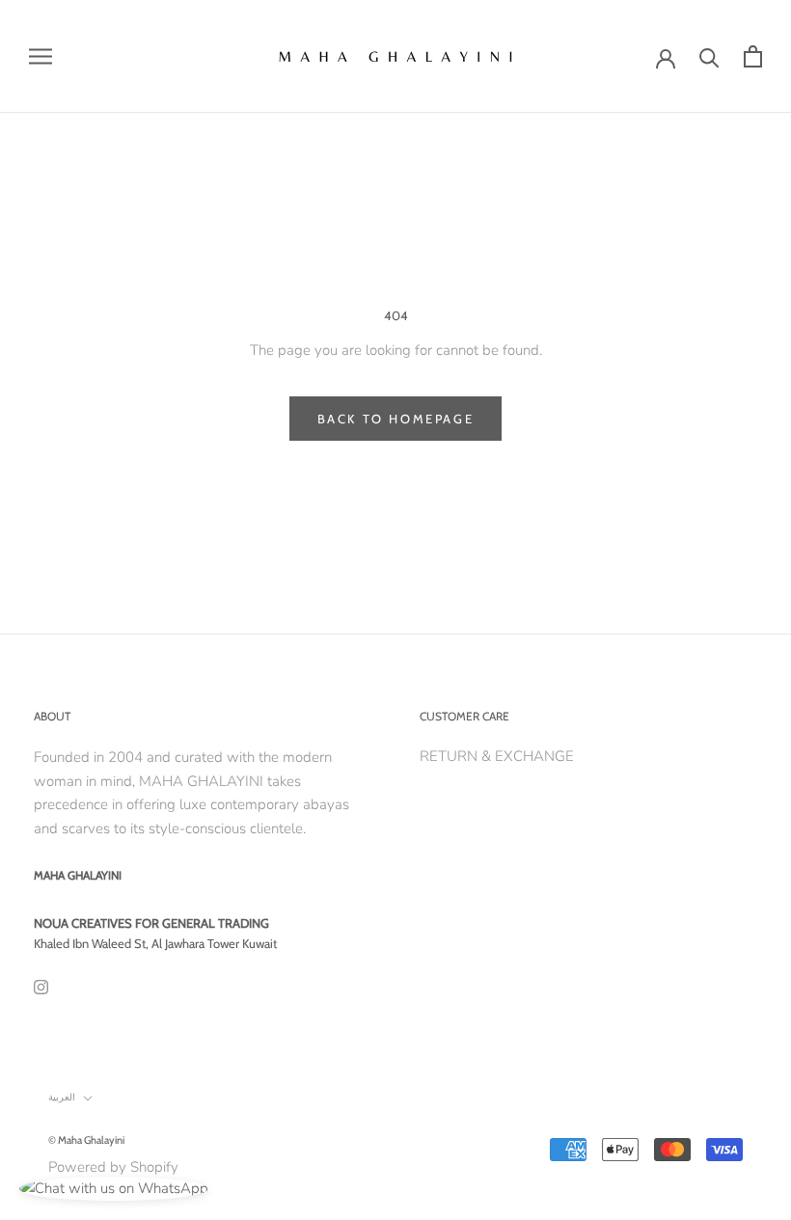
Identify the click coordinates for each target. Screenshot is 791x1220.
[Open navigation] (40, 56)
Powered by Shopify (113, 1167)
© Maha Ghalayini (86, 1140)
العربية (61, 1097)
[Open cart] (753, 56)
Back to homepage (396, 418)
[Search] (709, 56)
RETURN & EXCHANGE (497, 756)
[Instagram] (41, 986)
